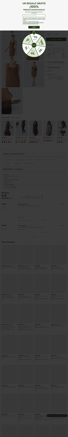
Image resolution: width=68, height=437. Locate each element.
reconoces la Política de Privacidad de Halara (30, 23)
